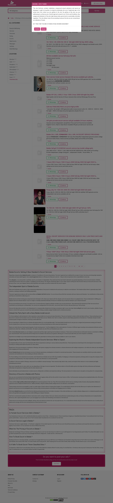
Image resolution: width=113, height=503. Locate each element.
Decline (37, 29)
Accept (43, 29)
